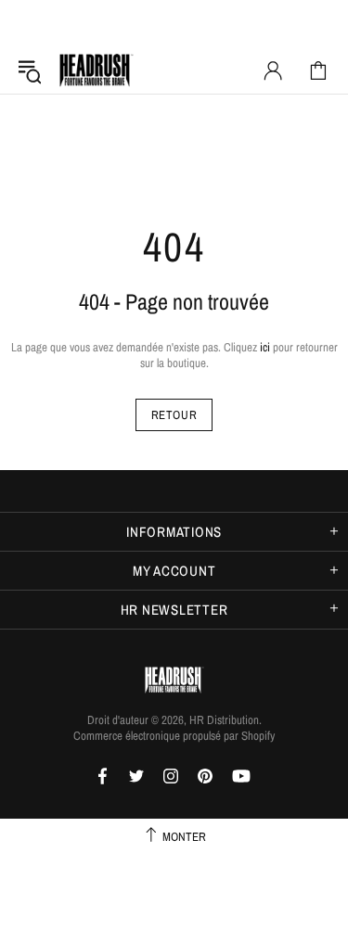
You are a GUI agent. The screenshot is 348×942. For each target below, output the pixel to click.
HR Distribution (96, 70)
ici (265, 347)
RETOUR (174, 415)
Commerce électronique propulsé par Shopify (174, 736)
